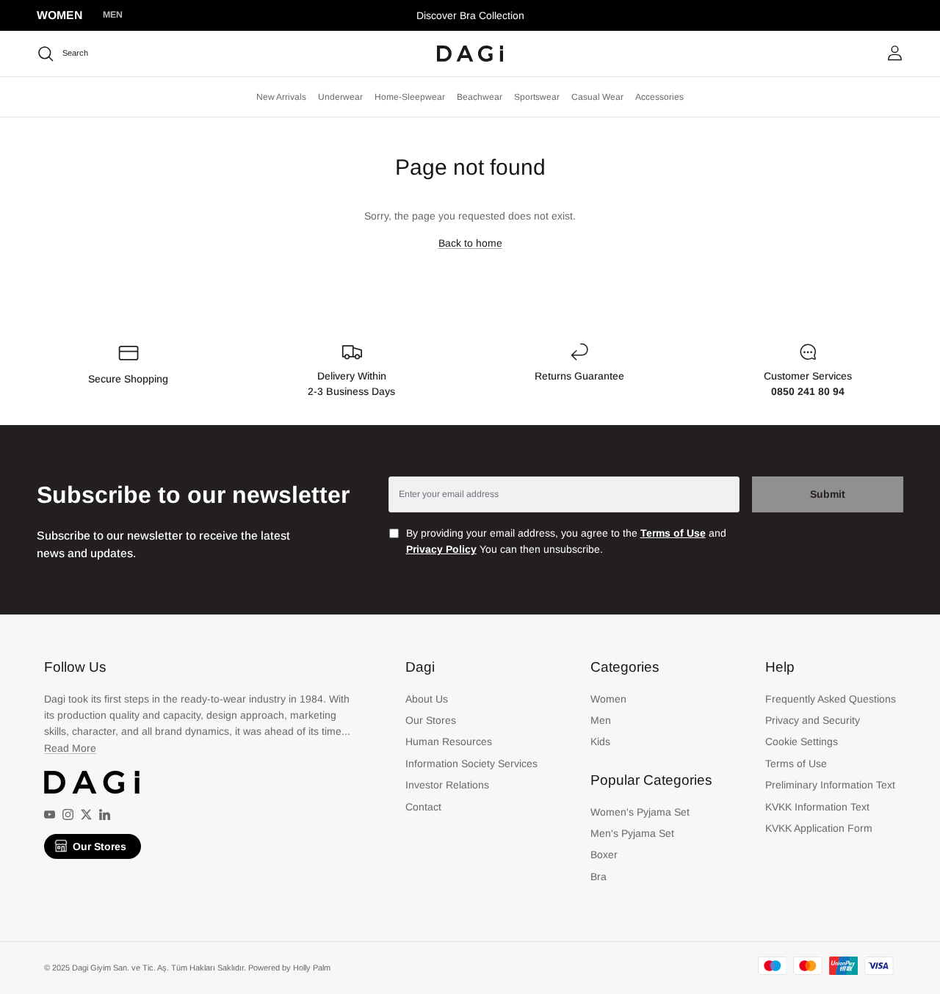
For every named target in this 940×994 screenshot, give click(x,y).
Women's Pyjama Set (640, 812)
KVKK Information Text (817, 807)
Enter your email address (449, 494)
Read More (70, 748)
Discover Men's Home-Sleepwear (470, 21)
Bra (598, 876)
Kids (600, 741)
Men (113, 15)
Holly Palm (311, 967)
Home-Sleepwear (410, 97)
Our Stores (99, 846)
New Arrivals (281, 97)
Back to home (470, 243)
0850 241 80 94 (808, 391)
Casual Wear (597, 97)
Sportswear (537, 97)
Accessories (659, 97)
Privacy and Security (812, 720)
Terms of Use (796, 763)
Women (59, 15)
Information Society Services (471, 763)
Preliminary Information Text (830, 785)
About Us (426, 699)
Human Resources (448, 741)
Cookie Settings (801, 741)
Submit (827, 494)
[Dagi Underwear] (470, 54)
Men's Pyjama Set (632, 833)
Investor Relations (447, 785)
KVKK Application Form (818, 828)
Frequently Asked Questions (830, 699)
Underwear (340, 97)
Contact (423, 807)
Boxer (604, 854)
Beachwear (479, 97)
